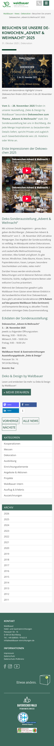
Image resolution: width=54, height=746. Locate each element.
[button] (11, 404)
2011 (6, 599)
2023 (6, 530)
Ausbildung (10, 460)
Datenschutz (9, 656)
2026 (6, 513)
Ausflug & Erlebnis (14, 489)
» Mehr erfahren (16, 392)
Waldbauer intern (13, 483)
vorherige (10, 421)
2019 (6, 553)
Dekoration (26, 43)
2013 (6, 588)
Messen (8, 449)
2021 (6, 542)
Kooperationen (12, 443)
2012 (6, 594)
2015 (6, 576)
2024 (6, 525)
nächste (9, 427)
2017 (6, 565)
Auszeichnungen (13, 495)
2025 (6, 519)
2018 (6, 559)
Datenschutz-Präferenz (14, 659)
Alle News (30, 421)
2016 (6, 571)
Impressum (9, 653)
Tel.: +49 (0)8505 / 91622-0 (15, 637)
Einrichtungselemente (16, 466)
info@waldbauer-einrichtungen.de (19, 640)
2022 (6, 536)
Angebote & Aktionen (15, 472)
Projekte (8, 478)
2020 (6, 548)
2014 (6, 582)
